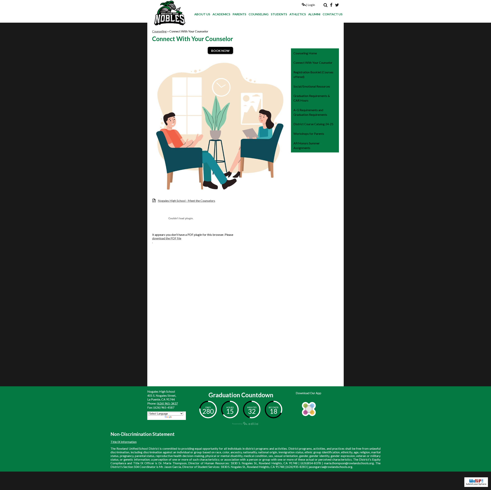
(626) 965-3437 (167, 403)
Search (325, 5)
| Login (310, 5)
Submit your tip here (476, 484)
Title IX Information (123, 442)
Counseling (159, 31)
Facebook (331, 5)
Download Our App (308, 393)
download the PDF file (166, 238)
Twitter (337, 5)
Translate (178, 417)
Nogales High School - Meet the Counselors (186, 200)
